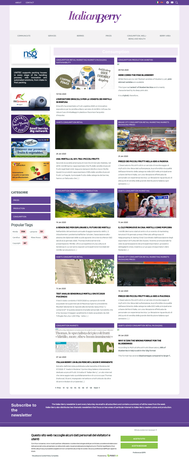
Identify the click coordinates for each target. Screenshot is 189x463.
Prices (109, 35)
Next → (97, 387)
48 (91, 387)
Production (19, 208)
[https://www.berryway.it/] (31, 126)
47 (87, 387)
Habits (59, 122)
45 (79, 387)
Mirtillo (15, 232)
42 (67, 387)
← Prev (58, 387)
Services (52, 35)
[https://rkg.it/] (31, 103)
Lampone (33, 232)
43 (71, 387)
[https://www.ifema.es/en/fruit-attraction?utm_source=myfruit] (31, 173)
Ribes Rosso (36, 237)
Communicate (23, 35)
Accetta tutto (139, 439)
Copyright (16, 243)
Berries (80, 35)
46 (83, 387)
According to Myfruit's (128, 347)
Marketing (81, 60)
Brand (121, 122)
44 (75, 387)
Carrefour (16, 237)
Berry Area (165, 35)
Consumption (19, 216)
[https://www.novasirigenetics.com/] (31, 56)
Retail (73, 60)
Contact (30, 2)
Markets (91, 60)
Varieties (148, 60)
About (18, 2)
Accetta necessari (139, 446)
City (127, 122)
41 (64, 387)
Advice (128, 325)
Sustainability (63, 62)
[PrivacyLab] (112, 455)
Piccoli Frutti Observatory (148, 347)
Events (73, 191)
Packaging (101, 60)
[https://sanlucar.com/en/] (31, 149)
